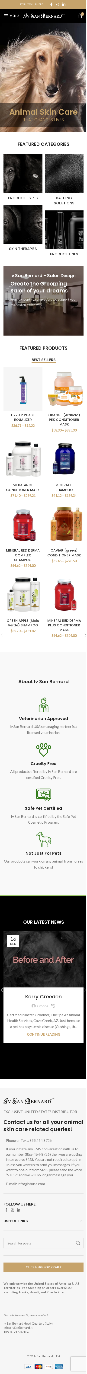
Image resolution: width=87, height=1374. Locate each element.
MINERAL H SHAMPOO (64, 487)
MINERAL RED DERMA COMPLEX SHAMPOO (23, 555)
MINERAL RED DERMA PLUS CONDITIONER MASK (64, 625)
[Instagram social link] (57, 4)
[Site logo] (44, 15)
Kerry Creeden (43, 996)
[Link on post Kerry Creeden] (43, 959)
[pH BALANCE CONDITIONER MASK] (22, 459)
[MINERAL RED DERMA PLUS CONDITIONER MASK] (64, 594)
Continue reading (43, 1034)
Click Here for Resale (43, 1267)
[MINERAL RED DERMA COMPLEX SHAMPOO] (22, 524)
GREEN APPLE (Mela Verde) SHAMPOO (23, 623)
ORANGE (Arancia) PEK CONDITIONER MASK (64, 420)
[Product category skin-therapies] (22, 229)
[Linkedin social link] (64, 4)
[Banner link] (43, 301)
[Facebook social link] (51, 4)
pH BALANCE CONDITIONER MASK (23, 487)
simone (42, 1006)
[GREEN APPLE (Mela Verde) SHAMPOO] (22, 594)
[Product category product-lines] (64, 234)
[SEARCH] (78, 1243)
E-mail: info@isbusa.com (25, 1183)
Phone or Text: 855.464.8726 (29, 1140)
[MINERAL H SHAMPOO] (64, 459)
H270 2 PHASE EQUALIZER (23, 417)
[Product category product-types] (22, 178)
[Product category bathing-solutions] (64, 181)
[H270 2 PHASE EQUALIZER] (22, 389)
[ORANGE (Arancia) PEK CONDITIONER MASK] (64, 389)
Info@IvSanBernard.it (17, 1328)
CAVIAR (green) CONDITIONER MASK (64, 552)
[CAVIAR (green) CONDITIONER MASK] (64, 524)
